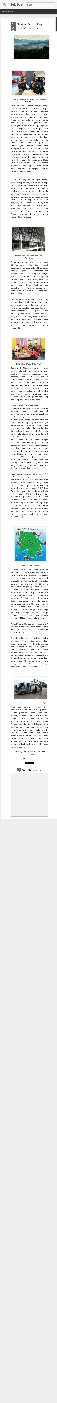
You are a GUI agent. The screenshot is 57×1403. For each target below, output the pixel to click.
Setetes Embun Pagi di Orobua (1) (29, 26)
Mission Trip (32, 758)
